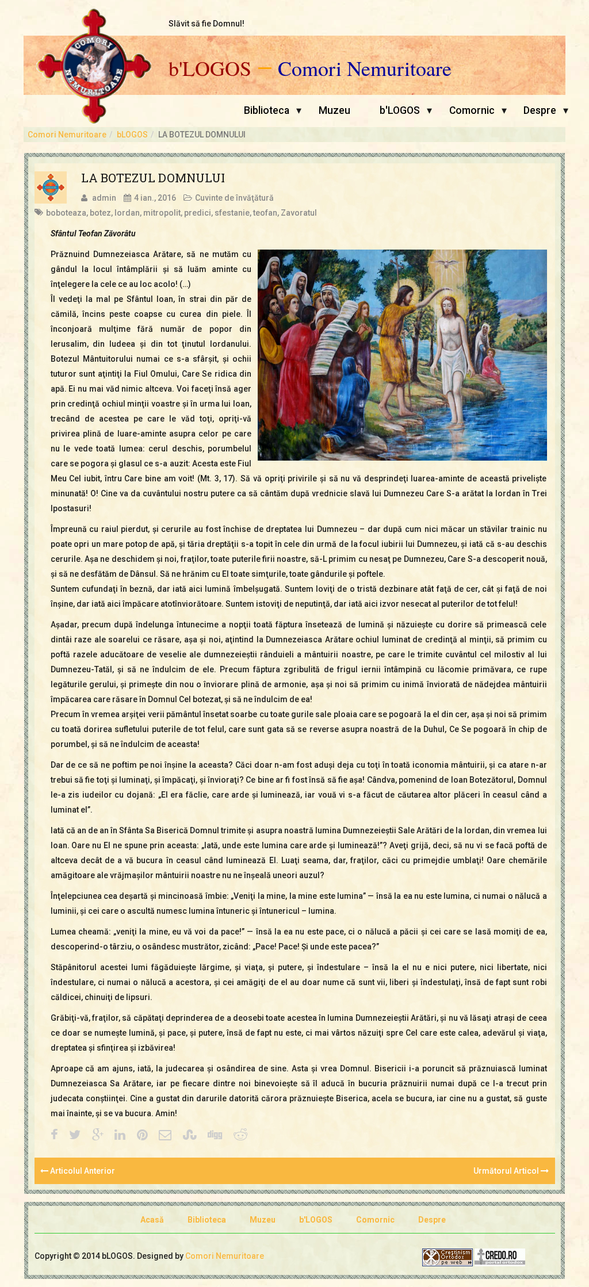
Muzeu (334, 110)
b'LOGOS (210, 68)
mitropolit (162, 212)
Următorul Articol (507, 1170)
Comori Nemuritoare (365, 68)
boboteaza (66, 212)
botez (100, 212)
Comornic (472, 110)
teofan (265, 212)
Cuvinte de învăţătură (234, 197)
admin (104, 197)
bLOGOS (132, 134)
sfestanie (232, 212)
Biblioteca (266, 110)
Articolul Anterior (81, 1170)
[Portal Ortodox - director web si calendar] (500, 1256)
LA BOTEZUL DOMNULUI (153, 178)
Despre (539, 110)
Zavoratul (299, 212)
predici (197, 212)
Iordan (127, 212)
